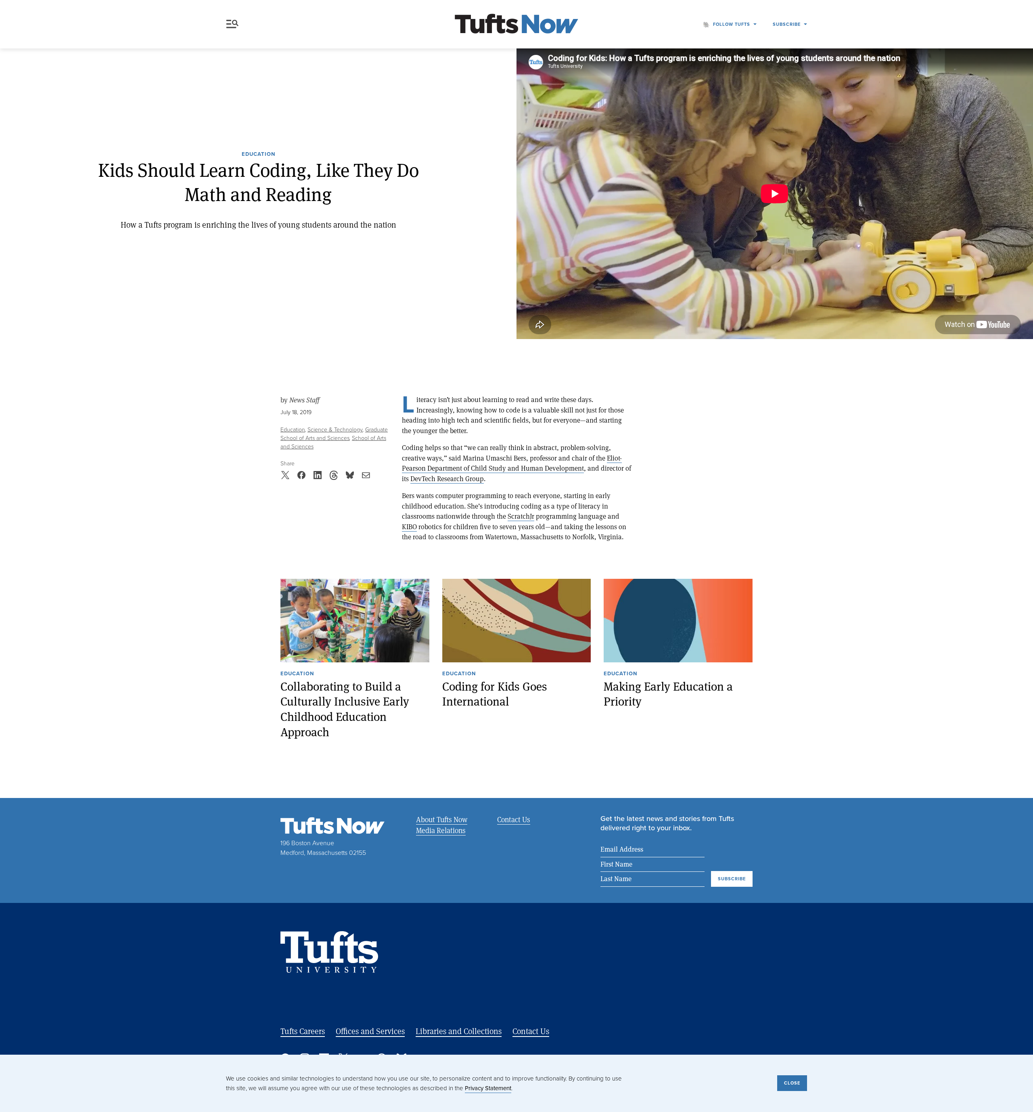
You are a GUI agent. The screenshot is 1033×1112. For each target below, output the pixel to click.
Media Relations (441, 830)
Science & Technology (335, 429)
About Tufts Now (441, 819)
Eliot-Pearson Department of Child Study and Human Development (512, 463)
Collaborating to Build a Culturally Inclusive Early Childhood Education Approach (344, 709)
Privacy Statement (488, 1088)
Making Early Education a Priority (668, 694)
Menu (234, 24)
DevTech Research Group (447, 478)
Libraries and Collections (459, 1031)
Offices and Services (370, 1031)
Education (258, 154)
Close (792, 1083)
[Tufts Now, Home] (516, 24)
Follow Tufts (731, 24)
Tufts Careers (302, 1031)
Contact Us (513, 819)
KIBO (409, 526)
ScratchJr (521, 516)
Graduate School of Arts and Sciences (334, 433)
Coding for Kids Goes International (494, 694)
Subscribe (787, 24)
